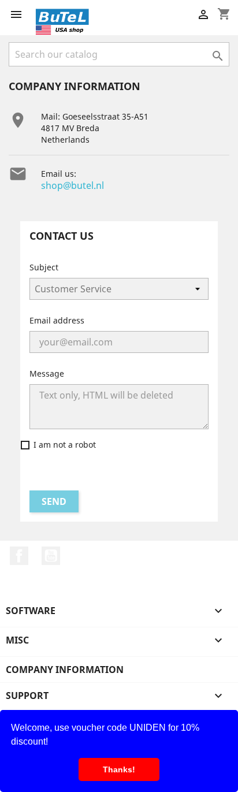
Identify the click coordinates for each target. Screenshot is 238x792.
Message (46, 373)
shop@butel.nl (72, 185)
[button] (52, 743)
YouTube (51, 555)
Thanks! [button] (119, 769)
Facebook (19, 555)
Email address (56, 320)
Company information (65, 669)
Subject (43, 267)
